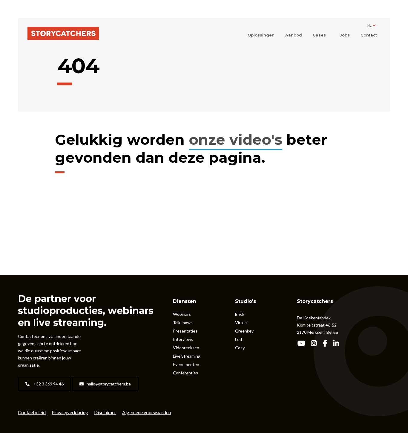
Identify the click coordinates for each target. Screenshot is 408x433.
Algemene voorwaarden (146, 412)
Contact (369, 35)
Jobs (345, 35)
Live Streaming (186, 356)
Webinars (182, 314)
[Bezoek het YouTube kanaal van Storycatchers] (303, 344)
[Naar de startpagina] (63, 34)
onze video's (235, 139)
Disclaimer (105, 412)
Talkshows (183, 322)
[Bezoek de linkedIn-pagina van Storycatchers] (337, 344)
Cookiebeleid (32, 412)
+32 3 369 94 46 (48, 383)
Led (238, 339)
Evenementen (186, 364)
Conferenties (185, 372)
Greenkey (244, 330)
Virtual (241, 322)
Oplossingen (261, 35)
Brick (239, 314)
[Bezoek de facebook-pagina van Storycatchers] (327, 344)
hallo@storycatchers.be (109, 383)
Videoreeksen (186, 347)
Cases (319, 35)
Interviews (183, 339)
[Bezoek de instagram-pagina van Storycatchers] (315, 344)
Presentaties (185, 330)
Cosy (240, 347)
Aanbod (293, 35)
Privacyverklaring (70, 412)
